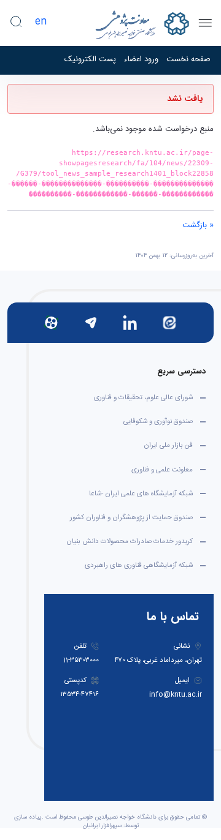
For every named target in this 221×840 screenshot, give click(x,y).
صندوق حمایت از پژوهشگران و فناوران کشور (131, 517)
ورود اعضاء (141, 60)
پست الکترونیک (90, 60)
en (41, 21)
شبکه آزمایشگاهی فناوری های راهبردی (139, 565)
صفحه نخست (188, 60)
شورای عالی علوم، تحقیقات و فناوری (143, 397)
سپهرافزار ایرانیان (102, 826)
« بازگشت (198, 225)
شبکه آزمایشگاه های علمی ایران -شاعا (141, 494)
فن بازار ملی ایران (168, 445)
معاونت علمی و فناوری (162, 470)
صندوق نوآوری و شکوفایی (158, 421)
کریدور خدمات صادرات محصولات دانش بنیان (129, 541)
